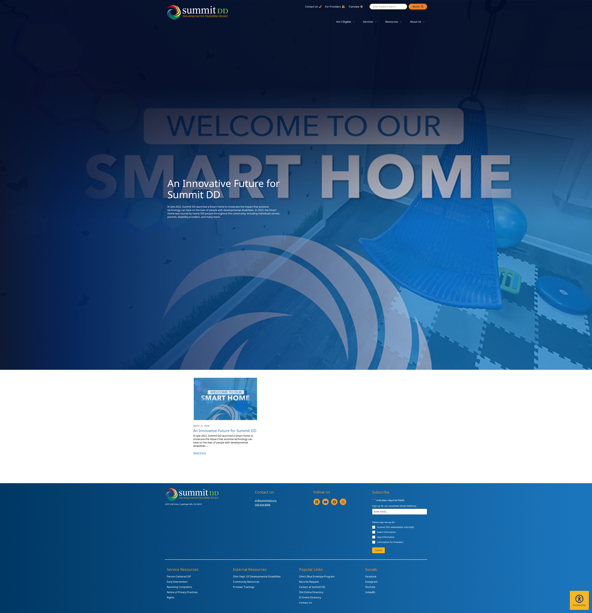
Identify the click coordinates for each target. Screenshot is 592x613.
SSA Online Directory (311, 592)
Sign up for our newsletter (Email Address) (395, 505)
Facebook (370, 576)
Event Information (386, 532)
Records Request (309, 581)
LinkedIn (370, 592)
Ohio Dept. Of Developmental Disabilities (257, 576)
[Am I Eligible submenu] (353, 21)
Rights (170, 597)
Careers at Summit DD (312, 587)
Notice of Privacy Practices (182, 592)
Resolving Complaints (179, 587)
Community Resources (246, 581)
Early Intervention (177, 581)
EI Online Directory (310, 597)
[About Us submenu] (424, 21)
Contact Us (305, 602)
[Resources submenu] (400, 21)
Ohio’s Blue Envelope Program (317, 576)
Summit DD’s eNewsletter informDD (395, 527)
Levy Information (386, 537)
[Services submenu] (375, 21)
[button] (579, 600)
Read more (199, 453)
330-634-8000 (262, 505)
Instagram (371, 581)
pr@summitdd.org (265, 500)
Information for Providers (390, 542)
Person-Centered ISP (179, 576)
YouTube (370, 587)
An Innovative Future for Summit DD (224, 430)
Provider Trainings (243, 587)
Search (416, 6)
